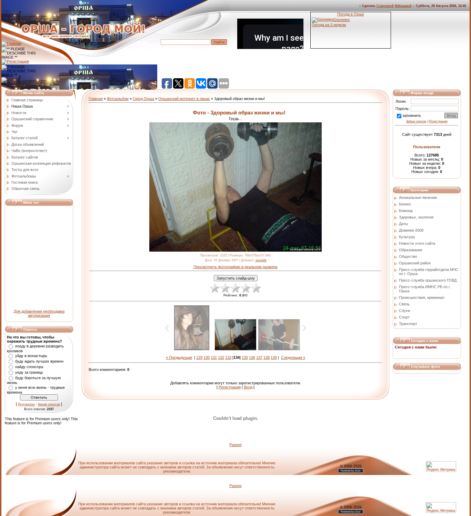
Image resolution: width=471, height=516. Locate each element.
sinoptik (261, 260)
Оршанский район (415, 263)
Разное (235, 445)
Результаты (26, 404)
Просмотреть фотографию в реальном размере (235, 267)
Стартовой (385, 6)
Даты (403, 224)
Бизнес (405, 204)
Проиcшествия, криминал (421, 297)
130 (206, 357)
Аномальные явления (418, 197)
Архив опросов (49, 404)
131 (214, 357)
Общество (408, 256)
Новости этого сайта (417, 243)
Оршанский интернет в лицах (184, 99)
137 (259, 357)
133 (228, 357)
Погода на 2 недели (329, 25)
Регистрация (230, 387)
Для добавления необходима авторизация (39, 313)
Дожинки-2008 (411, 230)
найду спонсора (29, 367)
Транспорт (408, 324)
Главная (96, 99)
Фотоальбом (118, 99)
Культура (407, 237)
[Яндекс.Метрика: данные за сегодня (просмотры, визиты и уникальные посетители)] (441, 507)
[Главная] (11, 43)
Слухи (404, 310)
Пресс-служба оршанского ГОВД (428, 280)
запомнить (411, 115)
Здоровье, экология (416, 217)
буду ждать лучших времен (39, 361)
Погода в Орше (350, 14)
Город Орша (143, 99)
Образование (410, 250)
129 (199, 357)
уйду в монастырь (31, 356)
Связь (404, 304)
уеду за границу (29, 372)
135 (245, 357)
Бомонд (405, 211)
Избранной (403, 6)
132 (221, 357)
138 (266, 357)
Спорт (404, 317)
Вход (248, 387)
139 (274, 357)
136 (252, 357)
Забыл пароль (416, 121)
